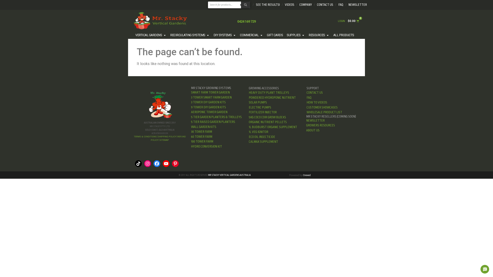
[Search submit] (245, 5)
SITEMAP (164, 140)
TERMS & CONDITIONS (145, 136)
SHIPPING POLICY (167, 136)
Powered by (300, 175)
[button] (150, 35)
